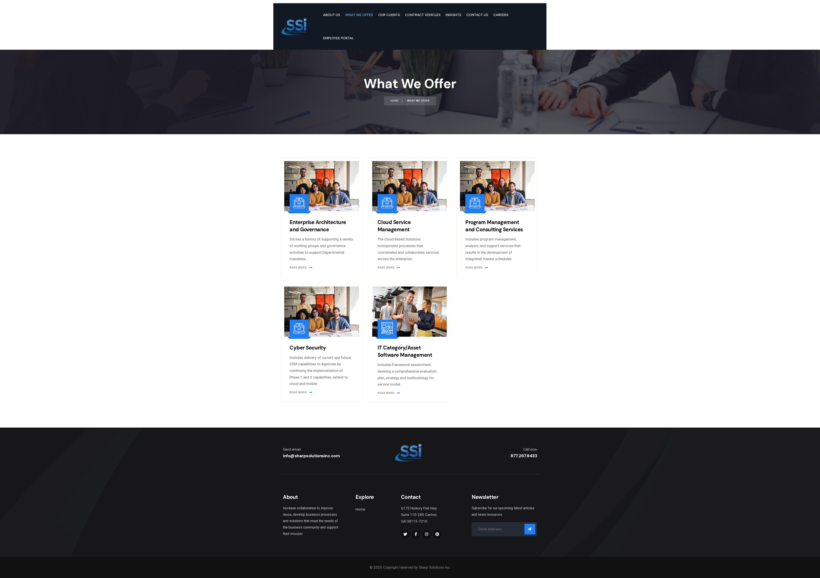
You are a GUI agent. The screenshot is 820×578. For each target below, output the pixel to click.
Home (360, 509)
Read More (298, 267)
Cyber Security (308, 347)
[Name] (530, 529)
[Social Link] (405, 534)
